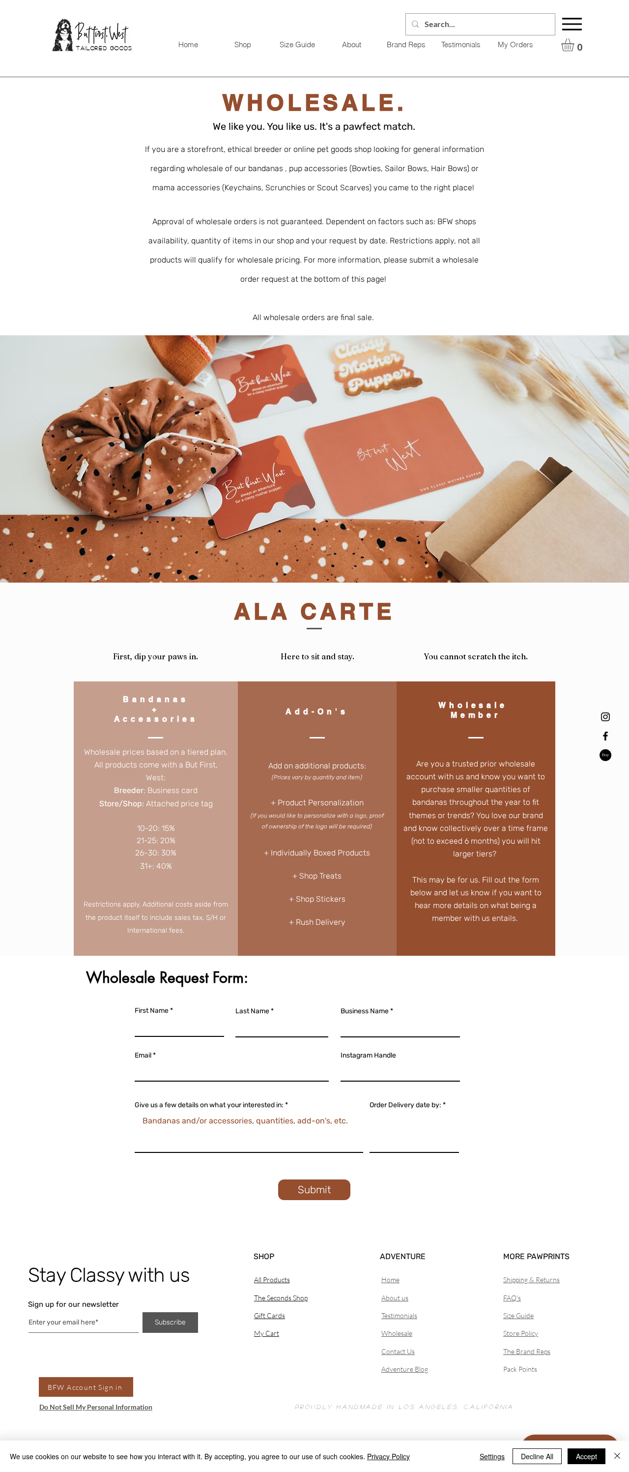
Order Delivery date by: (405, 1105)
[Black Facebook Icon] (605, 736)
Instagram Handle (368, 1055)
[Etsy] (605, 755)
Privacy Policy (388, 1456)
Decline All (537, 1456)
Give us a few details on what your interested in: (209, 1105)
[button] (575, 44)
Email (143, 1055)
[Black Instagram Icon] (605, 717)
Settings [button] (492, 1456)
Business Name (365, 1011)
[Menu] (572, 24)
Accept (586, 1456)
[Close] (617, 1456)
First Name (152, 1010)
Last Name (252, 1011)
